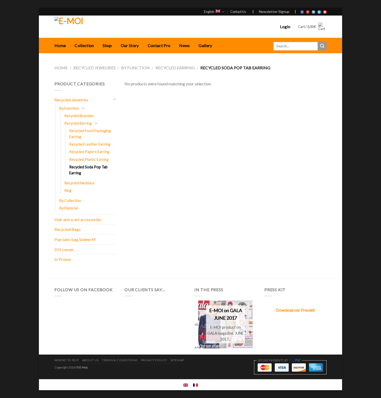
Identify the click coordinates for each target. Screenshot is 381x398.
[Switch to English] (185, 384)
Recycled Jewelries (94, 67)
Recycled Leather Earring (89, 144)
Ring (68, 190)
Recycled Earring (175, 67)
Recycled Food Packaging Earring (90, 134)
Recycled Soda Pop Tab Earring (88, 170)
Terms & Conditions (120, 360)
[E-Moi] (109, 27)
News (184, 45)
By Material (68, 208)
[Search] (322, 46)
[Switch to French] (195, 384)
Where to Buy (66, 360)
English (209, 12)
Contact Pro (159, 45)
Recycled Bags (67, 229)
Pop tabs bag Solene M (75, 239)
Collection (84, 45)
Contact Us (238, 12)
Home (60, 45)
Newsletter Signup (274, 11)
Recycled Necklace (79, 183)
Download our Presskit (295, 310)
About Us (90, 360)
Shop (107, 45)
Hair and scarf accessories (77, 219)
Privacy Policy (154, 360)
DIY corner (64, 249)
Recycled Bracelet (79, 116)
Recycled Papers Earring (89, 151)
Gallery (205, 45)
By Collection (70, 200)
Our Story (130, 45)
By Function (135, 67)
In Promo (62, 259)
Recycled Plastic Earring (89, 159)
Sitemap (177, 360)
